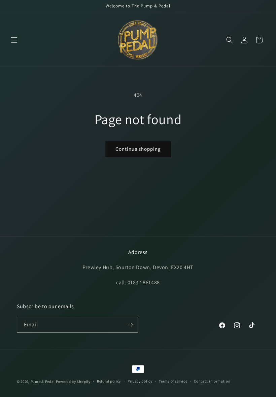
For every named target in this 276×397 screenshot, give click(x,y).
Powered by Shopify (73, 381)
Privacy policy (140, 381)
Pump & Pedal (43, 381)
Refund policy (109, 381)
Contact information (212, 381)
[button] (14, 40)
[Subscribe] (130, 325)
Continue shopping (138, 149)
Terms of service (173, 381)
